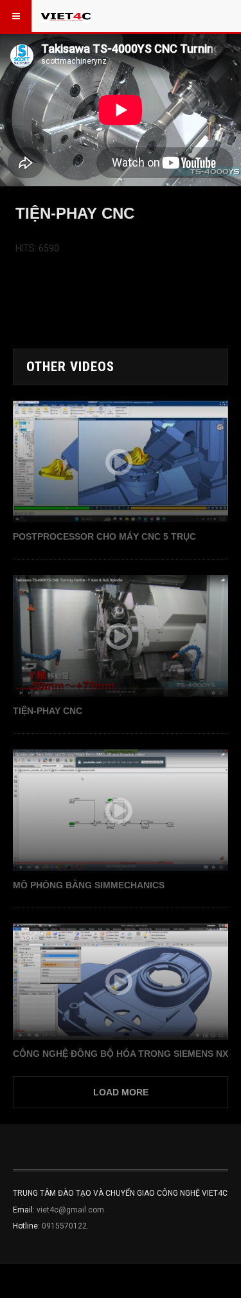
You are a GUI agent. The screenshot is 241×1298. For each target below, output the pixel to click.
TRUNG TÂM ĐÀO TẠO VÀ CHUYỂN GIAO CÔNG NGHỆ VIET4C (120, 1193)
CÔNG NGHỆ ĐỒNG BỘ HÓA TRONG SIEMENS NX (120, 1053)
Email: (25, 1209)
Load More (120, 1092)
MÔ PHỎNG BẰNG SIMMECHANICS (89, 885)
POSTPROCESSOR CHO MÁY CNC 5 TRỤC (104, 536)
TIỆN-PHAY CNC (47, 711)
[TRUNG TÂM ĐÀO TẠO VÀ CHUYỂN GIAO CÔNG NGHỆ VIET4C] (65, 16)
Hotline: (27, 1225)
